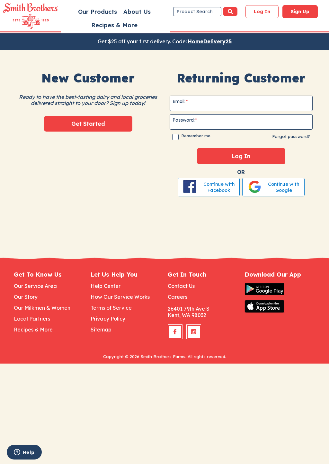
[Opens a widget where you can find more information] (24, 453)
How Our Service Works (120, 297)
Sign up (300, 11)
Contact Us (181, 286)
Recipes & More (114, 25)
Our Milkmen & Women (42, 308)
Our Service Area (35, 286)
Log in (262, 11)
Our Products (97, 11)
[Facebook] (175, 332)
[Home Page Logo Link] (21, 16)
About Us (137, 11)
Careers (177, 297)
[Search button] (230, 11)
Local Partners (32, 318)
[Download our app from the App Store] (280, 306)
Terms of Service (111, 308)
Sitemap (101, 329)
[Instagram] (194, 332)
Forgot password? (291, 136)
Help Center (105, 286)
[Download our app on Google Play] (280, 289)
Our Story (26, 297)
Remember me (195, 135)
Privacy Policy (108, 318)
